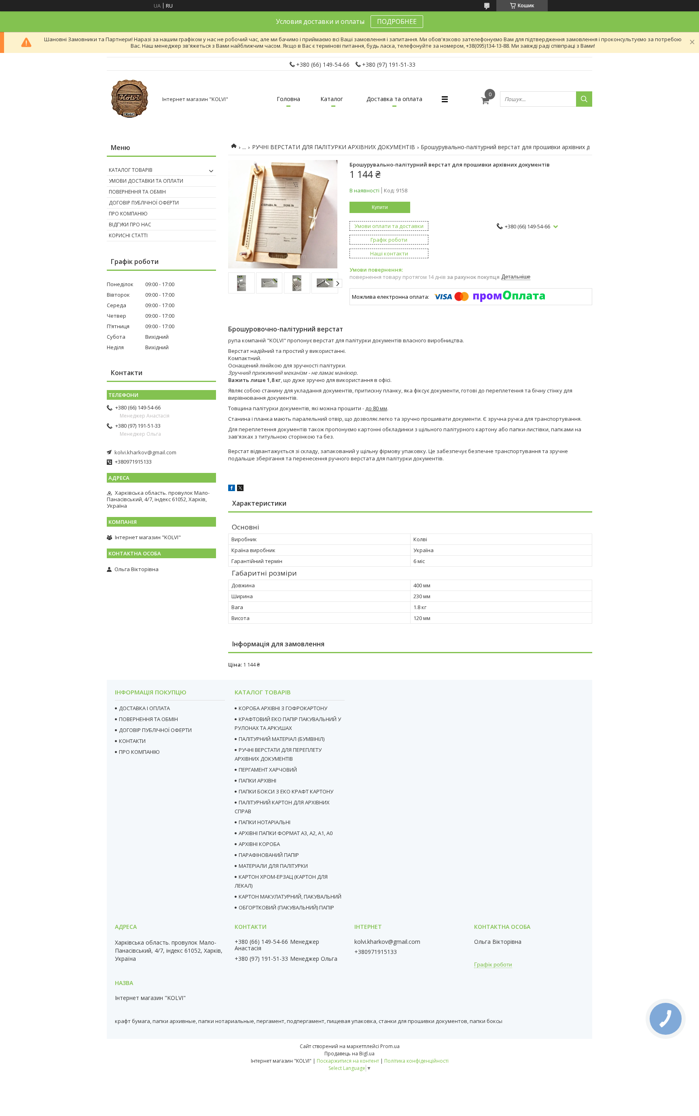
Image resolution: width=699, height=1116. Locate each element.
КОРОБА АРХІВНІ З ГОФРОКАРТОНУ (283, 708)
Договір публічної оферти (144, 202)
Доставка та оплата (394, 99)
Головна (288, 99)
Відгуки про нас (130, 224)
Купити (380, 207)
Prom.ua (390, 1046)
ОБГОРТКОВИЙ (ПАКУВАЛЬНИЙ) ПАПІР (286, 907)
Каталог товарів (131, 170)
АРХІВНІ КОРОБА (259, 844)
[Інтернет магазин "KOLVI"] (131, 99)
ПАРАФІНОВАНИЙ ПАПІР (269, 855)
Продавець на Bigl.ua (349, 1053)
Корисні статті (128, 235)
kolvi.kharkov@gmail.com (145, 452)
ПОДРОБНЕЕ (397, 21)
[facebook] (231, 489)
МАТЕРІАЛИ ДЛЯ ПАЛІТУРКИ (273, 865)
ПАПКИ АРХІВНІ (257, 780)
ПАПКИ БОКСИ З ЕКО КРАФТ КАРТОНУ (286, 791)
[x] (240, 489)
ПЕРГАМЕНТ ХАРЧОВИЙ (268, 769)
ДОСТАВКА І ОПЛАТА (144, 708)
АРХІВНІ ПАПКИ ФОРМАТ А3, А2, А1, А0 (286, 833)
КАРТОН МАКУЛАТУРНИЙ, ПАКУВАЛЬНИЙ (290, 896)
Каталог (331, 99)
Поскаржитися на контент (348, 1060)
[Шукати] (584, 99)
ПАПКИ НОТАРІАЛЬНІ (264, 822)
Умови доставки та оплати (146, 180)
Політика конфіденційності (416, 1060)
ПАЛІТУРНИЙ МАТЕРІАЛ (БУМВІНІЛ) (281, 739)
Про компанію (128, 213)
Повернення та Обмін (137, 191)
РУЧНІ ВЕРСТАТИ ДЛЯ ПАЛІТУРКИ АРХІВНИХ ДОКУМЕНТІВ (333, 147)
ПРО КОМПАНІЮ (139, 751)
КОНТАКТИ (132, 741)
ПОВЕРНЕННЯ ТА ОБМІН (148, 719)
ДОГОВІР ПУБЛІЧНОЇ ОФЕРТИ (155, 730)
